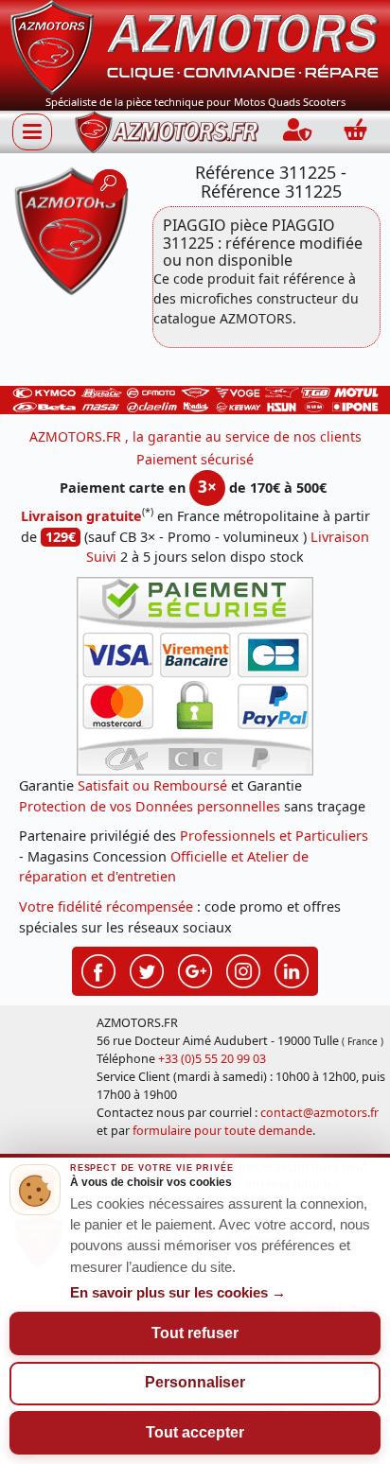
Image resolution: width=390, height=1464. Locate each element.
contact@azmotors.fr (319, 1113)
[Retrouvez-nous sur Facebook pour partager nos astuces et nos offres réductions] (98, 969)
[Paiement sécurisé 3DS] (195, 676)
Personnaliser (195, 1382)
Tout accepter (195, 1432)
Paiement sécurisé (195, 459)
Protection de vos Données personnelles (149, 806)
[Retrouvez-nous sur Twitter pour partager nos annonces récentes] (147, 969)
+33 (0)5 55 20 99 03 (212, 1059)
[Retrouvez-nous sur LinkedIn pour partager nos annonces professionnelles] (292, 969)
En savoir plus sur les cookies (178, 1292)
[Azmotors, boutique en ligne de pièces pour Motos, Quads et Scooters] (195, 46)
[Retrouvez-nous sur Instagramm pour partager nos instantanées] (243, 969)
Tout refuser (195, 1333)
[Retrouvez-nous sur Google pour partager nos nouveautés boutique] (195, 969)
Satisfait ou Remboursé (152, 785)
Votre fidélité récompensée (106, 906)
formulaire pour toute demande (222, 1131)
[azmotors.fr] (166, 132)
